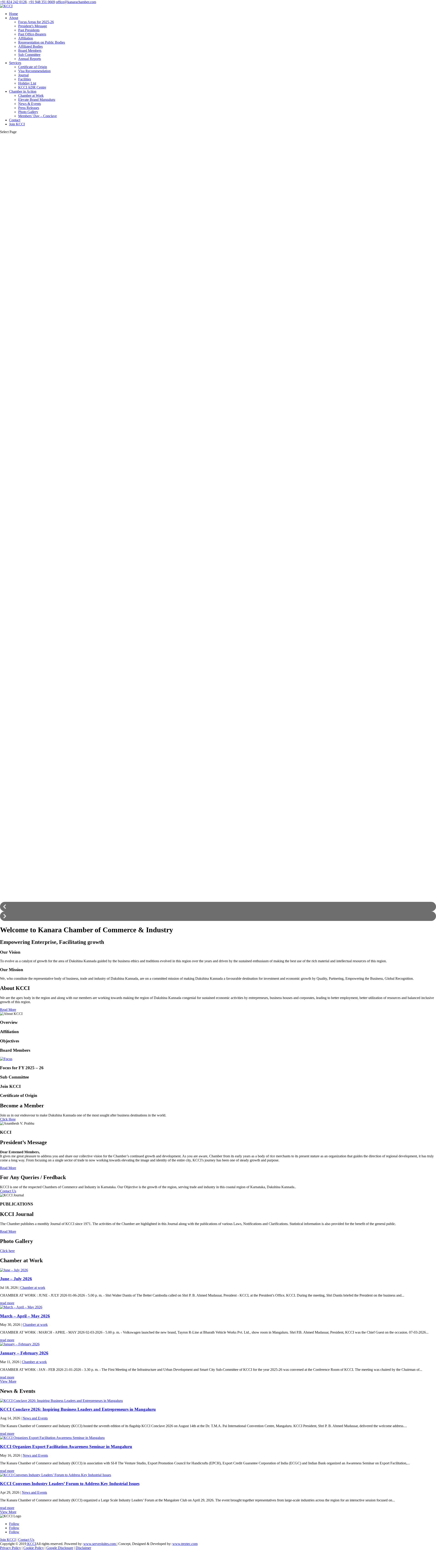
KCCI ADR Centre (32, 87)
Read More (8, 1010)
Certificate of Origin (32, 67)
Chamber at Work (31, 95)
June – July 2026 (16, 1278)
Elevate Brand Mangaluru (36, 100)
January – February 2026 (24, 1353)
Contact (14, 120)
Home (13, 14)
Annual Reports (29, 59)
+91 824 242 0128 (13, 2)
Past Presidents (29, 30)
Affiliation (25, 38)
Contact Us (8, 1191)
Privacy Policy (10, 1548)
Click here (7, 1251)
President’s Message (32, 26)
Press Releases (28, 108)
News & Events (29, 104)
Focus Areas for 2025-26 (36, 22)
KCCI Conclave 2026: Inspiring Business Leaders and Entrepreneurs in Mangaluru (78, 1409)
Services (15, 63)
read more (7, 1303)
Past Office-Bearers (32, 34)
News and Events (35, 1418)
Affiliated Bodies (30, 46)
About (13, 18)
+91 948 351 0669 (41, 2)
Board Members (29, 50)
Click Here (8, 1119)
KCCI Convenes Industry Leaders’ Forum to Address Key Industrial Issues (69, 1483)
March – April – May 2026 (25, 1316)
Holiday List (27, 83)
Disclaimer (83, 1548)
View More (8, 1381)
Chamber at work (32, 1288)
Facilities (24, 79)
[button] (218, 906)
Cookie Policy (33, 1548)
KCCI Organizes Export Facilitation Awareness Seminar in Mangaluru (66, 1446)
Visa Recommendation (34, 71)
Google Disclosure (59, 1548)
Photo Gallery (28, 112)
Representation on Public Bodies (41, 42)
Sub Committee (29, 55)
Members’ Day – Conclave (37, 116)
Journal (23, 75)
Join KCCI (17, 124)
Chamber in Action (22, 91)
